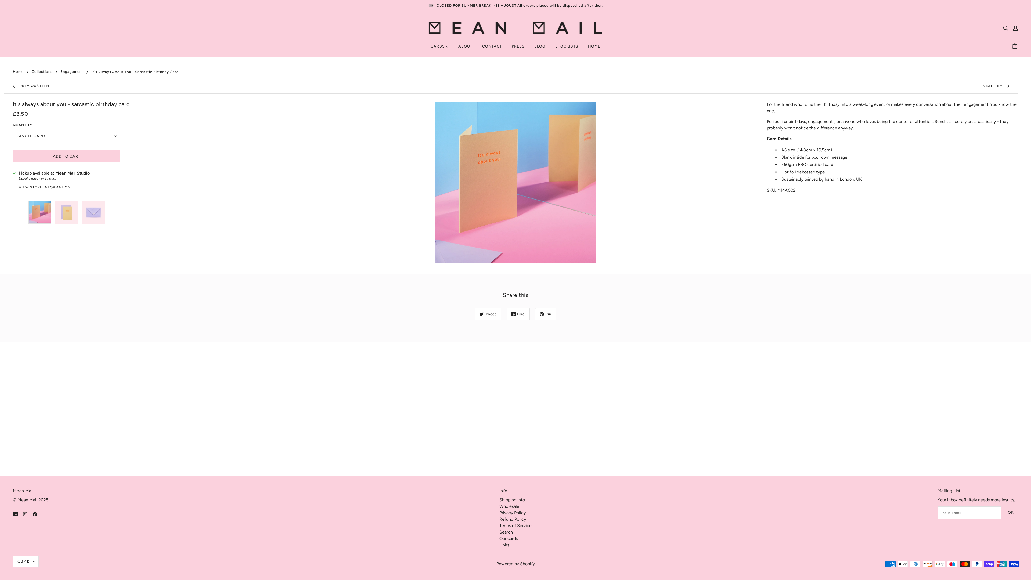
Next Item (993, 86)
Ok (1011, 512)
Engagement (71, 72)
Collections (42, 72)
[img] (1006, 28)
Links (504, 545)
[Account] (1015, 28)
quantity (22, 125)
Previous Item (34, 86)
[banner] (515, 27)
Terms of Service (515, 525)
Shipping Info (512, 499)
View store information (45, 187)
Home (18, 72)
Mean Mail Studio (72, 173)
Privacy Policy (512, 512)
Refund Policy (512, 519)
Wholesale (509, 506)
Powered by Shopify (515, 563)
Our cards (508, 538)
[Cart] (1015, 46)
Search (506, 532)
